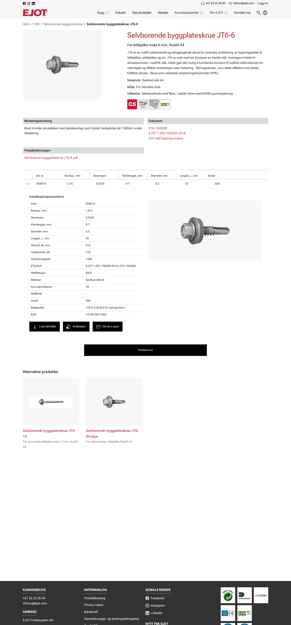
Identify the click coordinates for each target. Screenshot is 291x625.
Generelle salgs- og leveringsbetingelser (111, 619)
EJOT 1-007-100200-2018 (167, 133)
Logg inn (263, 3)
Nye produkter (141, 12)
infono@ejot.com (243, 3)
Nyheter (163, 12)
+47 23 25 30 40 (215, 3)
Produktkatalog (94, 598)
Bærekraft (91, 612)
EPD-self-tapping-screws (166, 138)
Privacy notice (93, 605)
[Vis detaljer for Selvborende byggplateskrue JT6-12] (51, 402)
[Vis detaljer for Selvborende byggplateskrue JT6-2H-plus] (114, 402)
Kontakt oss (242, 12)
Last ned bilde (47, 326)
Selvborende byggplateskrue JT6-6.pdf (51, 158)
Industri (120, 12)
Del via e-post (110, 326)
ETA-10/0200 (158, 128)
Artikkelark (79, 326)
